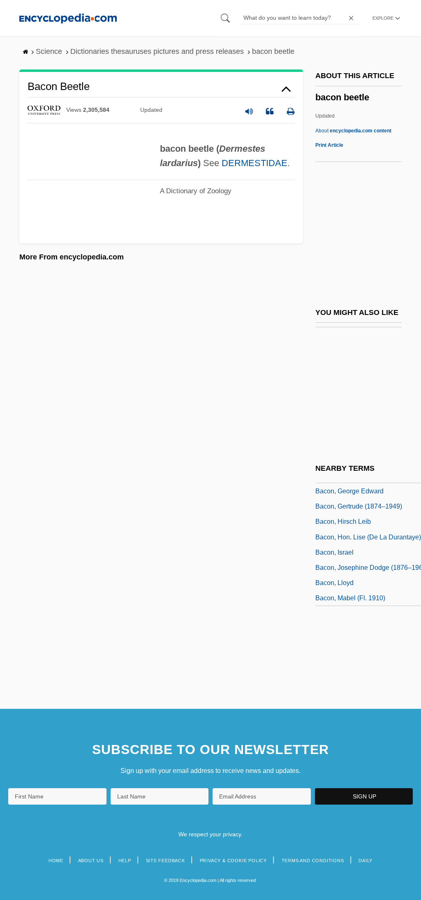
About (353, 131)
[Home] (68, 18)
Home (56, 860)
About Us (91, 860)
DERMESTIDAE (254, 163)
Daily (365, 860)
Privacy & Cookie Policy (233, 860)
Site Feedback (165, 860)
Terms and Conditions (313, 860)
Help (124, 860)
